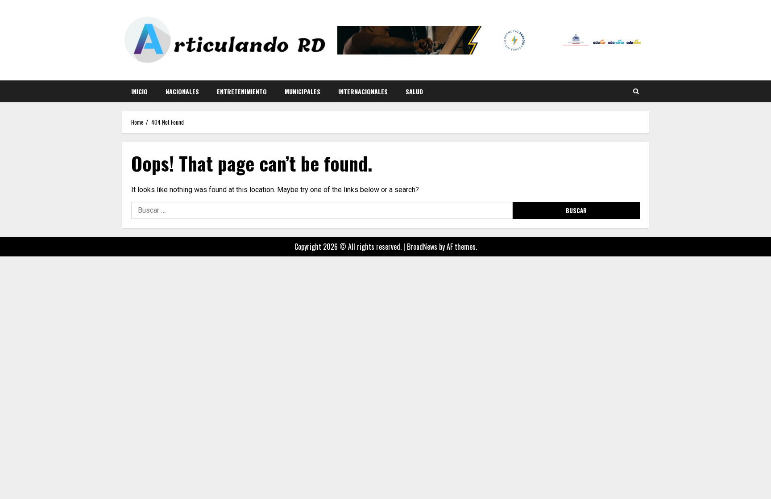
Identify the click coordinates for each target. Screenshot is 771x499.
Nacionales (182, 91)
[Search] (636, 91)
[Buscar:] (322, 210)
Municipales (302, 91)
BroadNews (422, 246)
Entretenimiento (242, 91)
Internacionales (363, 91)
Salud (414, 91)
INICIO (139, 91)
